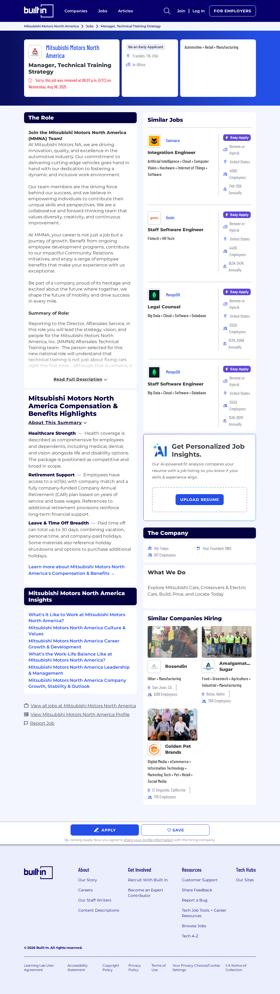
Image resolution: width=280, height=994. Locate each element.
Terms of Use (158, 967)
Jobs (102, 10)
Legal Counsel (164, 306)
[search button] (167, 11)
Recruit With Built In (148, 879)
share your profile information (148, 840)
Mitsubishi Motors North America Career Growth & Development (73, 644)
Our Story (87, 879)
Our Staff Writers (94, 900)
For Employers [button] (232, 10)
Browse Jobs (194, 925)
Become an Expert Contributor (145, 893)
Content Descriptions (98, 910)
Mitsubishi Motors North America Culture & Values (77, 630)
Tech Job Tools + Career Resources (204, 913)
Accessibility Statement (78, 967)
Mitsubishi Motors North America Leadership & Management (79, 670)
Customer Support (200, 879)
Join (181, 10)
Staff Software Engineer (175, 229)
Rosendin (176, 666)
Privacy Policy (135, 967)
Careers (85, 890)
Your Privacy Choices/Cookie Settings (196, 967)
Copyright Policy (111, 967)
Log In (198, 10)
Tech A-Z (190, 936)
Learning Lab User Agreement (39, 967)
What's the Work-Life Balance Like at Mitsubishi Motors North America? (70, 657)
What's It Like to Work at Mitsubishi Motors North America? (76, 617)
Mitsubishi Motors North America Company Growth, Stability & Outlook (77, 683)
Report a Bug (195, 900)
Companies (76, 10)
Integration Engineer (172, 152)
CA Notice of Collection (236, 967)
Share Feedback (197, 890)
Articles (125, 10)
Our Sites (245, 879)
